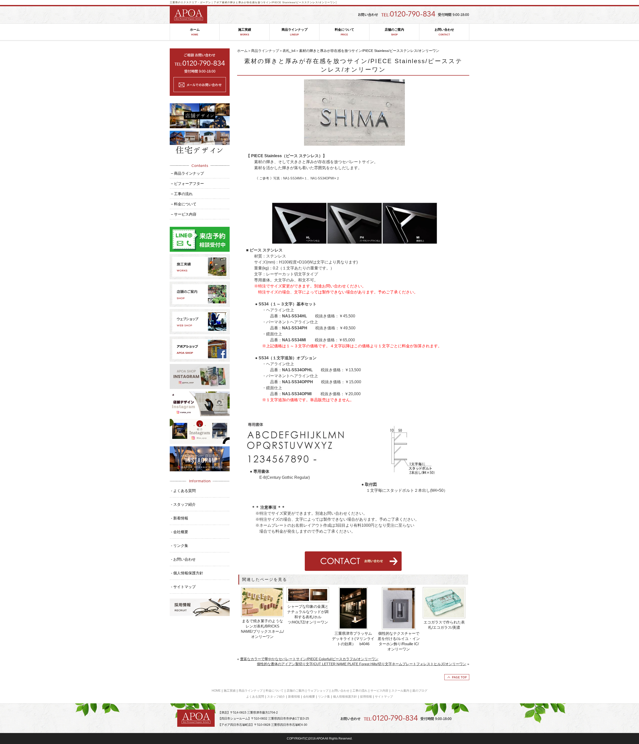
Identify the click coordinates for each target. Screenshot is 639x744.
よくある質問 (255, 696)
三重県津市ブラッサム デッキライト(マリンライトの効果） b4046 (353, 638)
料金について (344, 32)
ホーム (195, 32)
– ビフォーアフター (187, 183)
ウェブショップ (318, 690)
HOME (216, 690)
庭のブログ (419, 690)
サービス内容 (379, 690)
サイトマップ (384, 696)
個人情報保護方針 (345, 696)
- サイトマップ (183, 587)
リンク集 (324, 696)
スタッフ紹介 (276, 696)
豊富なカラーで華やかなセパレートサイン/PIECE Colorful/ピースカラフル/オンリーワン (309, 659)
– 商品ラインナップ (187, 173)
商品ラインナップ (295, 32)
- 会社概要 (179, 532)
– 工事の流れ (182, 194)
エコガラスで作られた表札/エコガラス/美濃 (444, 624)
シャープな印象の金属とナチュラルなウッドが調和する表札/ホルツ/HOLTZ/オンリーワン (307, 614)
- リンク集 (179, 545)
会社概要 (309, 696)
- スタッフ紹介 (183, 504)
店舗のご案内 (394, 32)
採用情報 (366, 696)
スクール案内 (400, 690)
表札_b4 (289, 51)
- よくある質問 (183, 491)
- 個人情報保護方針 (187, 573)
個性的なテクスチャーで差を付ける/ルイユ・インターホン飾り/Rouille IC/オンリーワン (399, 641)
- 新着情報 (179, 518)
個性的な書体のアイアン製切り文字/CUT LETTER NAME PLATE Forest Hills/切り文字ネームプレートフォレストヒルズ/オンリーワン (361, 664)
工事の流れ (359, 690)
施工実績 (244, 32)
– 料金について (183, 204)
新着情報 (294, 696)
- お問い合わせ (183, 559)
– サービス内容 (183, 214)
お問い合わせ (444, 32)
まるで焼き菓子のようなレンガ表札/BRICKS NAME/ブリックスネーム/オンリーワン (262, 629)
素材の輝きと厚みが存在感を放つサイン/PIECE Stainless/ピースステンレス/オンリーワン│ (279, 2)
